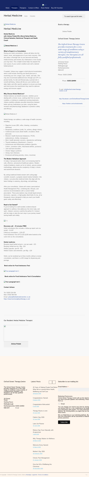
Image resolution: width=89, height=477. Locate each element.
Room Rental (45, 8)
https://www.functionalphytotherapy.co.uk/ (17, 299)
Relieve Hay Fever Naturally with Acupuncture (43, 431)
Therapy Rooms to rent (40, 411)
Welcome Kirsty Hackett (40, 445)
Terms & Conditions (43, 474)
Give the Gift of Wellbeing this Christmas (42, 465)
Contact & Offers (33, 8)
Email (17, 408)
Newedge (28, 474)
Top (86, 474)
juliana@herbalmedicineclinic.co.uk (19, 297)
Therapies (14, 8)
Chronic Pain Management (41, 458)
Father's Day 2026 (38, 417)
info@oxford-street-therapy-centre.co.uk (70, 90)
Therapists (23, 8)
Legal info (34, 474)
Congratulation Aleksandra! (41, 404)
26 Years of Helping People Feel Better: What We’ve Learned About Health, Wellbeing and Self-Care (45, 389)
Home (7, 8)
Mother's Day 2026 (39, 451)
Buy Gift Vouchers (57, 8)
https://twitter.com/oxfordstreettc (72, 103)
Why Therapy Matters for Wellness (44, 438)
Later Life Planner (38, 423)
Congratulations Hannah (40, 398)
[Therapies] (44, 5)
